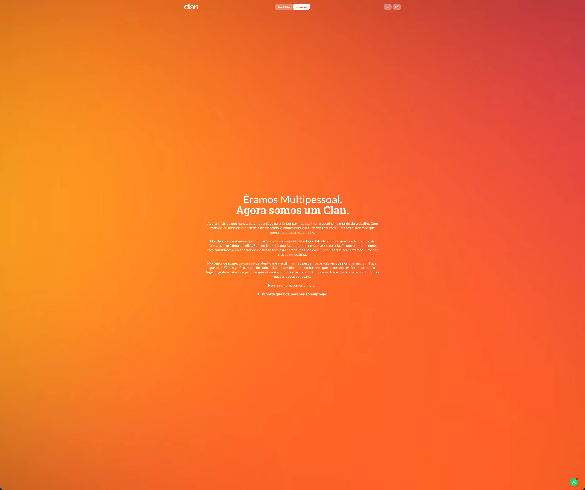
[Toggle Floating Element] (574, 482)
